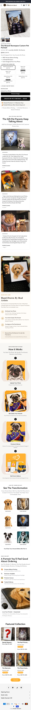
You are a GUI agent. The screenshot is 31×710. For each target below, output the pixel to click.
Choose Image (15, 93)
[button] (21, 5)
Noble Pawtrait (17, 708)
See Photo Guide (4, 88)
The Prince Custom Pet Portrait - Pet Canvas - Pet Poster (22, 668)
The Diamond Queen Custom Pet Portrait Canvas (7, 668)
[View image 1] (3, 40)
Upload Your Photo (6, 91)
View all (15, 680)
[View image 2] (8, 40)
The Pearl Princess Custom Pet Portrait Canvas (22, 642)
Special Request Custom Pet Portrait (6, 642)
